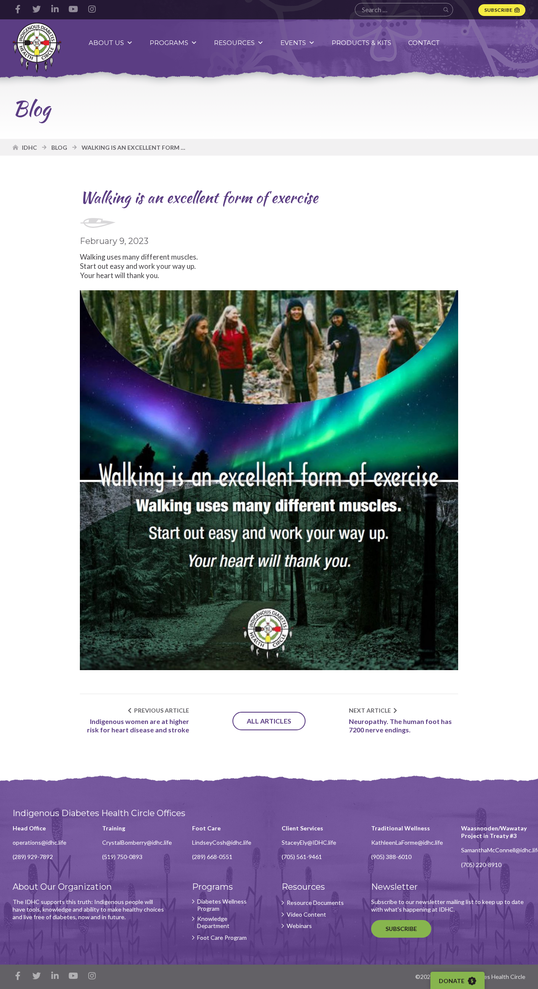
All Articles (269, 721)
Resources (234, 43)
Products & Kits (361, 43)
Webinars (299, 926)
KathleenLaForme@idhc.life (407, 842)
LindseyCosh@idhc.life (221, 842)
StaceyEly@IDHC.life (309, 842)
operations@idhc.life (39, 842)
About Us (106, 43)
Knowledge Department (213, 922)
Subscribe (498, 10)
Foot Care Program (222, 937)
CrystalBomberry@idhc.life (137, 842)
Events (293, 43)
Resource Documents (315, 902)
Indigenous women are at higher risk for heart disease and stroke (138, 725)
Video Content (306, 914)
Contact (424, 43)
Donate (452, 980)
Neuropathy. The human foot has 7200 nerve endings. (400, 725)
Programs (169, 43)
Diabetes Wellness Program (222, 905)
